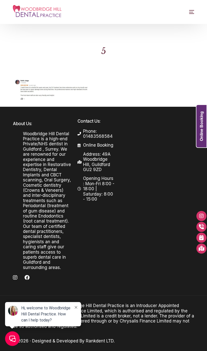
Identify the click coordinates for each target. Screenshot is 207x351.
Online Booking (201, 126)
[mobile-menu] (187, 12)
